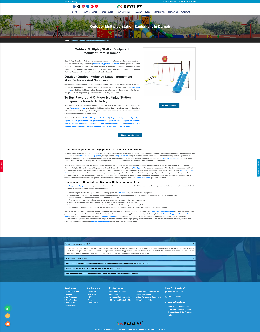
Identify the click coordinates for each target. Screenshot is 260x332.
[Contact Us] (7, 314)
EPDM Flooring (113, 126)
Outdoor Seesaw (117, 123)
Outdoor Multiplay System (121, 297)
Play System (138, 168)
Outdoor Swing (90, 123)
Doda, (100, 221)
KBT (89, 297)
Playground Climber (78, 108)
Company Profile (89, 12)
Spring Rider (125, 126)
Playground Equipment (120, 118)
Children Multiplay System (148, 291)
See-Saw (121, 193)
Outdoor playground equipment (106, 64)
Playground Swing (114, 120)
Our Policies (70, 306)
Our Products (106, 12)
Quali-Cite (91, 291)
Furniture (185, 12)
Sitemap (68, 294)
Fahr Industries (93, 303)
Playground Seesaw (97, 120)
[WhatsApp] (7, 308)
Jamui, (148, 178)
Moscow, (106, 221)
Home (74, 12)
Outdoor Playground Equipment (96, 118)
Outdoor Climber (132, 123)
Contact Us (173, 12)
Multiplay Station (86, 126)
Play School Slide (144, 300)
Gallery (138, 12)
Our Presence (71, 297)
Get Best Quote (170, 105)
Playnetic (91, 300)
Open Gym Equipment (171, 158)
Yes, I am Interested (131, 135)
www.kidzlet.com (175, 291)
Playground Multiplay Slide (121, 300)
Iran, (138, 178)
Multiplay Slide (99, 126)
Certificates (159, 12)
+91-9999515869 (170, 1)
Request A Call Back (258, 168)
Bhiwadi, (94, 221)
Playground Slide (81, 120)
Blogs (147, 12)
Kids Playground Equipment (163, 211)
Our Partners (124, 12)
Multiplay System (71, 126)
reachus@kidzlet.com (188, 1)
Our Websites (71, 300)
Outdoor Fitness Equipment (90, 156)
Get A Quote (1, 165)
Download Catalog (70, 2)
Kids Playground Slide (74, 123)
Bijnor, (142, 178)
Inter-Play (91, 294)
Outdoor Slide (103, 123)
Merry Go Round (121, 156)
